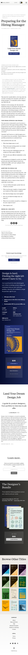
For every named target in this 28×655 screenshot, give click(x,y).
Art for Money (4, 500)
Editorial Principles (14, 625)
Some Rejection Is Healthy (7, 236)
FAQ (14, 624)
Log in (15, 2)
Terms (14, 636)
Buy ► (14, 260)
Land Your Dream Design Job (8, 14)
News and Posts (14, 622)
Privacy (14, 638)
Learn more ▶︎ (14, 539)
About (14, 620)
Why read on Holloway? (14, 373)
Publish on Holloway (14, 627)
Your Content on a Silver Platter (8, 234)
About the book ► (14, 53)
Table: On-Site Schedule (6, 233)
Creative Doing (17, 500)
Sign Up (14, 473)
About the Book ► (14, 262)
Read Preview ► (14, 370)
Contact (14, 629)
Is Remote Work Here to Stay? (8, 238)
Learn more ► (14, 363)
